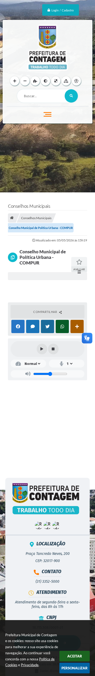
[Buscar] (71, 96)
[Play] (42, 349)
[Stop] (53, 349)
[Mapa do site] (66, 81)
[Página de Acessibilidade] (76, 81)
